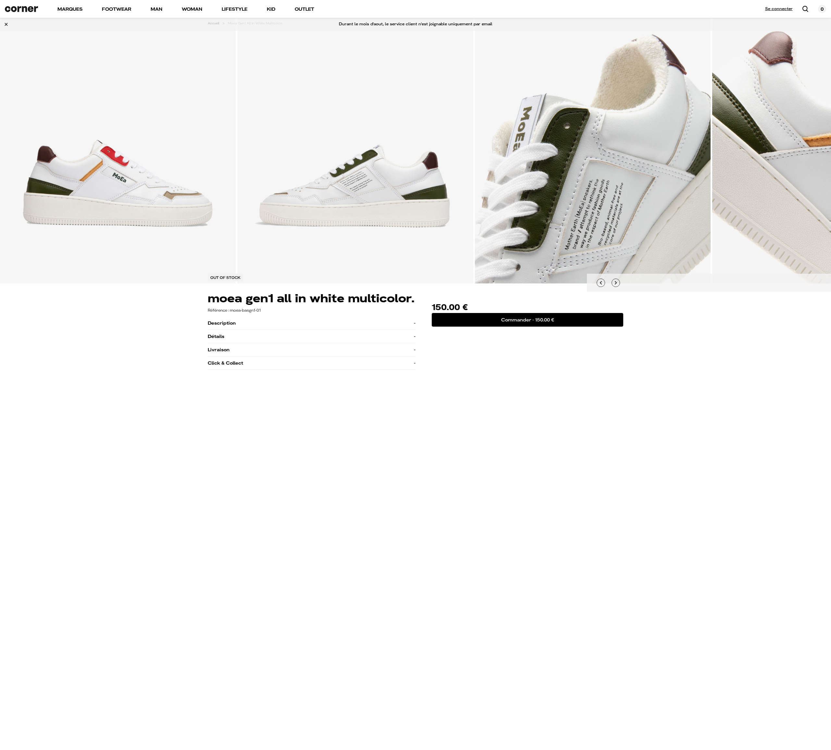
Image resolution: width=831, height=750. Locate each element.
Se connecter (779, 8)
